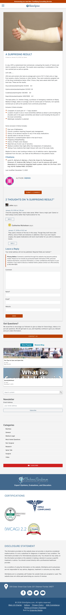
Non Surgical (10, 443)
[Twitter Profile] (36, 592)
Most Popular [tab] (27, 345)
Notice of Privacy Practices (35, 608)
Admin (25, 57)
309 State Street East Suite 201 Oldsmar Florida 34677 (31, 587)
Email (7, 299)
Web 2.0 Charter (15, 605)
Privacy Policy (38, 605)
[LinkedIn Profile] (29, 592)
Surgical (8, 453)
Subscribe (34, 465)
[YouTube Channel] (42, 592)
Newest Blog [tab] (39, 345)
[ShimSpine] (33, 6)
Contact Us (33, 336)
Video (7, 457)
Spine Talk (9, 450)
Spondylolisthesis (9, 380)
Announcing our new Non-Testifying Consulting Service (33, 1)
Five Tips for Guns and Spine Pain (13, 360)
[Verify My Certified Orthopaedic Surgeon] (10, 514)
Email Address (8, 402)
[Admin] (10, 181)
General (8, 432)
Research (9, 446)
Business (8, 429)
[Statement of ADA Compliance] (15, 529)
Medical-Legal (10, 436)
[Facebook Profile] (23, 592)
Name (7, 292)
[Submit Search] (61, 392)
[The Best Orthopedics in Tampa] (33, 529)
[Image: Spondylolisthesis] (33, 373)
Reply (10, 219)
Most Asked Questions (13, 439)
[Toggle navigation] (3, 6)
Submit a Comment (33, 192)
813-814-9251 (13, 264)
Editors (27, 605)
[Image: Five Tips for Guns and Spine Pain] (33, 353)
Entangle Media (36, 610)
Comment (9, 270)
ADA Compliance (53, 605)
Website (8, 306)
